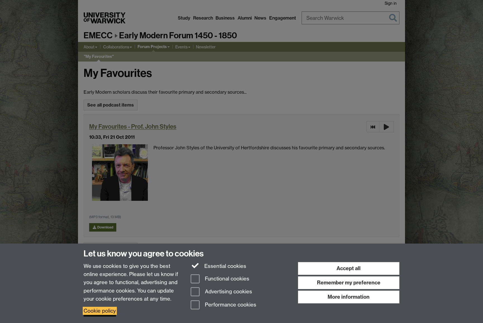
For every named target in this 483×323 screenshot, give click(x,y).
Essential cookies (224, 266)
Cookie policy (100, 311)
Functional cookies (226, 278)
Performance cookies (229, 305)
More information (349, 297)
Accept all (349, 268)
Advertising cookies (227, 292)
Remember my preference (348, 282)
